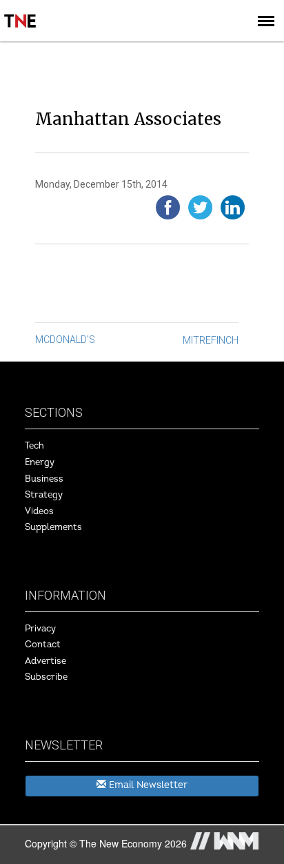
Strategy (44, 494)
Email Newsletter (146, 785)
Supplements (53, 527)
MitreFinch (211, 340)
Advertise (45, 661)
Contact (43, 644)
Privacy (40, 628)
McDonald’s (65, 339)
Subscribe (46, 677)
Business (44, 478)
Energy (39, 462)
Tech (34, 445)
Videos (39, 511)
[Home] (20, 11)
